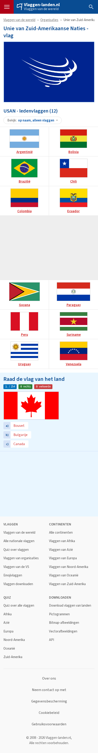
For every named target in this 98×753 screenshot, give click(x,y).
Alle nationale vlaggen (18, 541)
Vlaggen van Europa (63, 558)
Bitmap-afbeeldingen (64, 622)
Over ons (49, 678)
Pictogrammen (59, 614)
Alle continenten (61, 532)
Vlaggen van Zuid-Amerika (67, 584)
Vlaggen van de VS (16, 567)
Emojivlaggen (12, 575)
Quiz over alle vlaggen (18, 605)
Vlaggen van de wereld (41, 9)
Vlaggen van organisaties (21, 558)
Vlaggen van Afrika (62, 541)
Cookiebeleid (49, 712)
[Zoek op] (91, 7)
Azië (6, 622)
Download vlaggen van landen (70, 605)
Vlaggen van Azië (61, 549)
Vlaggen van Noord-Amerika (68, 567)
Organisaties (49, 20)
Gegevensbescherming (49, 701)
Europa (8, 631)
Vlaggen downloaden (18, 584)
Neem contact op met (49, 690)
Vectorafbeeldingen (63, 631)
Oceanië (9, 648)
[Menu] (7, 7)
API (51, 640)
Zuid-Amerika (12, 657)
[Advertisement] (49, 248)
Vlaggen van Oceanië (63, 575)
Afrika (7, 614)
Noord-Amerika (14, 640)
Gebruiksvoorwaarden (49, 724)
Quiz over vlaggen (16, 549)
